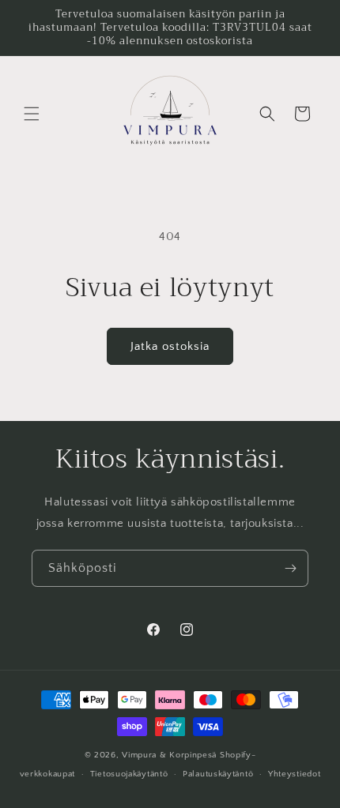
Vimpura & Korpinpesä (171, 755)
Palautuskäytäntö (218, 774)
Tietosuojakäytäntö (129, 774)
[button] (31, 113)
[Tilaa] (290, 568)
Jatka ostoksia (170, 346)
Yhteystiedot (294, 774)
